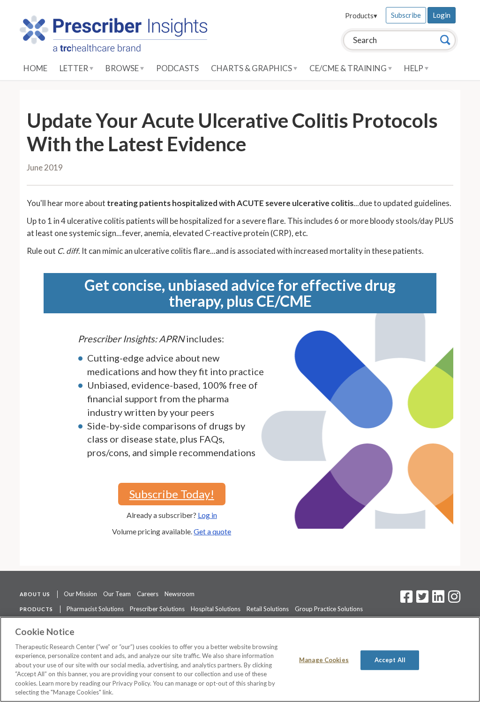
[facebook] (406, 599)
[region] (240, 659)
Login (441, 15)
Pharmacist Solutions (95, 609)
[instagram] (454, 599)
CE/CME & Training (348, 68)
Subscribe (406, 15)
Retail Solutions (268, 609)
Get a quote (212, 531)
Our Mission (80, 594)
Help (414, 68)
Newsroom (180, 594)
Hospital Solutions (215, 609)
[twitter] (421, 599)
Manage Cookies (324, 660)
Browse (122, 68)
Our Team (117, 594)
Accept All (390, 660)
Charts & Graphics (252, 68)
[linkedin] (438, 599)
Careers (147, 594)
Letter (75, 68)
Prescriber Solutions (157, 609)
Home (35, 68)
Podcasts (177, 68)
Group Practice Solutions (329, 609)
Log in (207, 514)
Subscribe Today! (171, 494)
